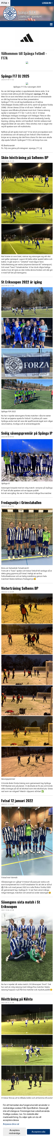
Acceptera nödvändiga (14, 1131)
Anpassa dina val (11, 1124)
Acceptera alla (38, 1132)
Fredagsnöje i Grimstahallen (21, 502)
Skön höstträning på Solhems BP (24, 157)
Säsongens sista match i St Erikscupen (20, 904)
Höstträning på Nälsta (17, 999)
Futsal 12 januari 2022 (17, 800)
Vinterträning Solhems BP (19, 588)
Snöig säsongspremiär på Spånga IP (26, 433)
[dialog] (27, 1119)
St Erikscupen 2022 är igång (21, 282)
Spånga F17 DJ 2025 (15, 76)
